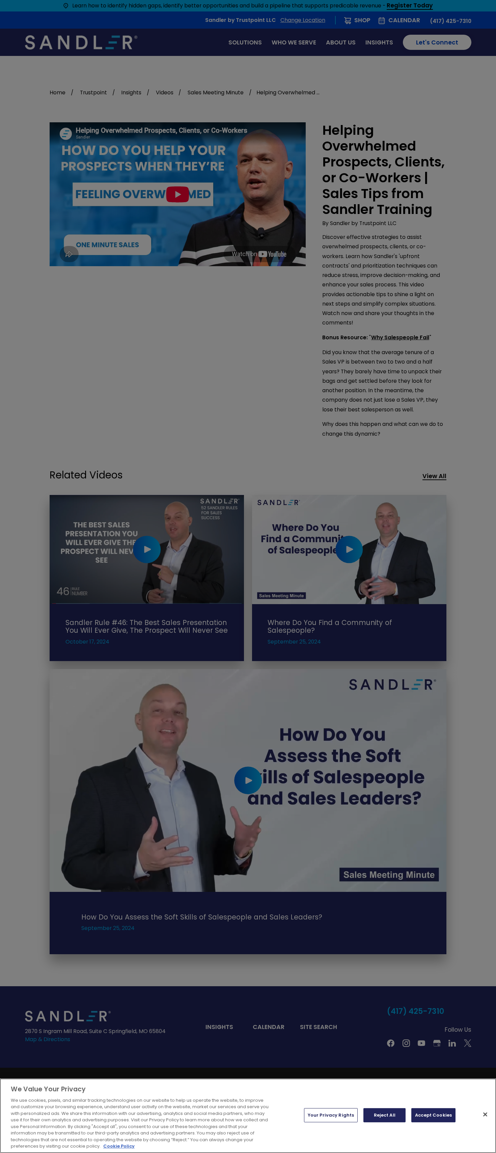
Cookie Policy (119, 1146)
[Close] (485, 1114)
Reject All (384, 1115)
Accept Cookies (433, 1115)
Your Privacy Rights (331, 1115)
